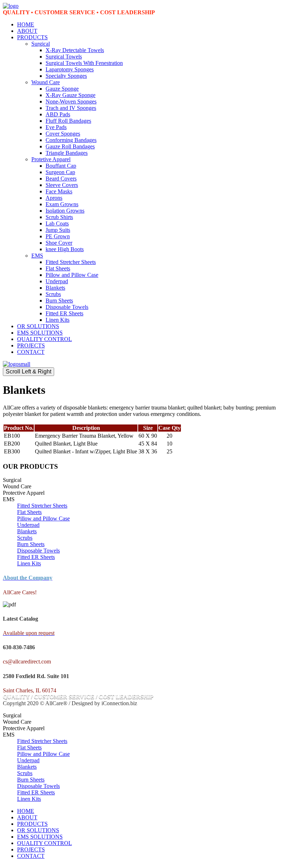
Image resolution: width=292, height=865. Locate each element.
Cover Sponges (63, 134)
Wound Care (45, 82)
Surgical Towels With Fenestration (84, 63)
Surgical (40, 44)
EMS (37, 256)
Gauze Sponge (62, 89)
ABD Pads (58, 114)
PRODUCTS (32, 37)
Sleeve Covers (62, 185)
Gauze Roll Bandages (70, 146)
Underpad (57, 281)
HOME (25, 24)
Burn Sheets (59, 300)
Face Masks (59, 191)
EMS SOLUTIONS (40, 333)
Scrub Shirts (59, 217)
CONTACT (31, 352)
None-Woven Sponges (71, 101)
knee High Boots (65, 249)
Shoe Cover (59, 243)
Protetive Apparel (51, 159)
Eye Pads (56, 127)
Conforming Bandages (71, 140)
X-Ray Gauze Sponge (70, 95)
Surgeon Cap (60, 172)
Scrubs (53, 294)
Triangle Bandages (67, 153)
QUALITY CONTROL (44, 339)
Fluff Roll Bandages (68, 121)
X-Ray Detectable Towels (75, 50)
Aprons (54, 198)
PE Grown (58, 236)
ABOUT (27, 31)
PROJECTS (31, 345)
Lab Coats (57, 223)
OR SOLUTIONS (38, 326)
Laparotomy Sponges (70, 69)
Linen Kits (57, 320)
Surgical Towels (64, 57)
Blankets (55, 288)
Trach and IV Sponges (71, 108)
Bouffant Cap (61, 166)
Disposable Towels (67, 307)
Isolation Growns (65, 211)
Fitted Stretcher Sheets (71, 262)
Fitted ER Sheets (64, 313)
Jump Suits (58, 230)
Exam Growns (62, 204)
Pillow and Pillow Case (72, 275)
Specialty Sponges (66, 76)
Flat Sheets (58, 268)
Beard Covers (61, 178)
